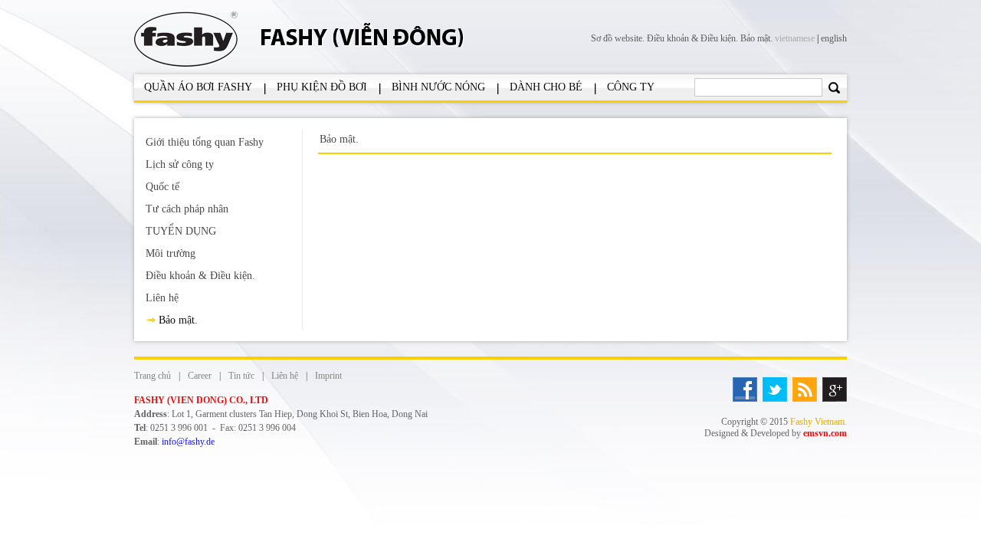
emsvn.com (825, 433)
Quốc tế (162, 186)
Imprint (328, 375)
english (834, 38)
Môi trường (170, 253)
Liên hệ (162, 298)
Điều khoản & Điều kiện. (693, 38)
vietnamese (795, 38)
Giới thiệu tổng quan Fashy (205, 142)
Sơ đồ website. (619, 38)
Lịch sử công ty (180, 164)
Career (200, 375)
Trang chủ (152, 375)
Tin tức (241, 375)
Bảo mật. (756, 38)
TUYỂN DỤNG (181, 231)
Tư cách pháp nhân (187, 209)
